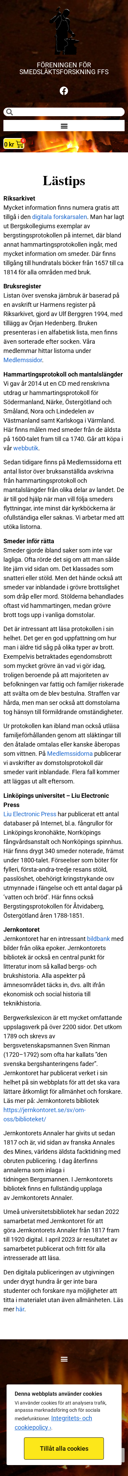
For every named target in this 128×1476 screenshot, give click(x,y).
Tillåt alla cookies (64, 1448)
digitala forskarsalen (59, 216)
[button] (64, 125)
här (20, 1309)
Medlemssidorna (70, 753)
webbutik (25, 448)
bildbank (98, 938)
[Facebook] (64, 90)
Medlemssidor (22, 360)
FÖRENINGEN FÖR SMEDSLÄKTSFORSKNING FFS (64, 68)
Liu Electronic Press (29, 814)
